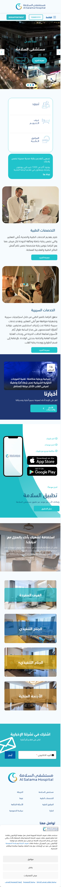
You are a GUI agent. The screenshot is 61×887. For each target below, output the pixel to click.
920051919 (36, 17)
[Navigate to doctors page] (46, 104)
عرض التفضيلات (30, 875)
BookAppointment (16, 17)
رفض (30, 867)
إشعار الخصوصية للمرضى (13, 882)
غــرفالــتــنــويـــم (34, 121)
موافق (30, 859)
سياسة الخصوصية (12, 843)
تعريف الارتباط (24, 843)
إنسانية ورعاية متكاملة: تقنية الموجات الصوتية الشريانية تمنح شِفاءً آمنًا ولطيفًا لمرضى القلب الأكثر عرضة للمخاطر (30, 382)
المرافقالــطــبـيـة (35, 139)
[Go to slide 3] (28, 85)
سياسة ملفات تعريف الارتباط (46, 882)
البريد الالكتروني (43, 754)
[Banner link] (30, 595)
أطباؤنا (36, 103)
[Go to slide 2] (30, 85)
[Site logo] (30, 6)
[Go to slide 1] (33, 85)
